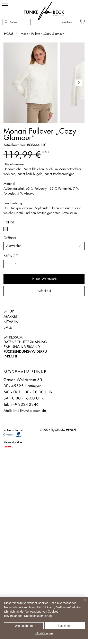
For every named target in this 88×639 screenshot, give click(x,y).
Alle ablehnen (24, 626)
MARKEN (11, 316)
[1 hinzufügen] (24, 264)
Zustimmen (65, 626)
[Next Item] (79, 82)
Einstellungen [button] (44, 633)
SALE (7, 327)
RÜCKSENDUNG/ (17, 351)
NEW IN (11, 321)
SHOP (8, 311)
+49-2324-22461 (25, 404)
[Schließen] (82, 602)
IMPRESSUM (13, 337)
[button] (82, 21)
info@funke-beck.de (29, 410)
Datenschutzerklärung (38, 616)
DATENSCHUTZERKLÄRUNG (25, 342)
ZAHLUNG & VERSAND (21, 347)
